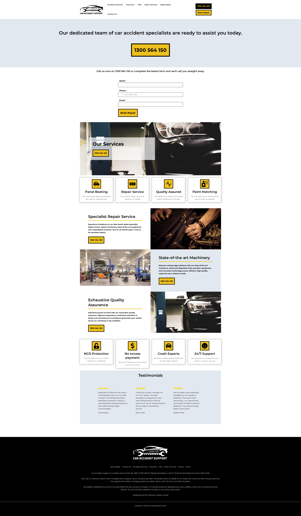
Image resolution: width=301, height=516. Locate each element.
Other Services (170, 467)
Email (122, 100)
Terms (188, 467)
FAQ (160, 467)
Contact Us (126, 467)
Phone (123, 91)
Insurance (153, 467)
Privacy (181, 467)
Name (123, 81)
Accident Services (140, 467)
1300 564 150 (122, 71)
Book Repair (128, 112)
